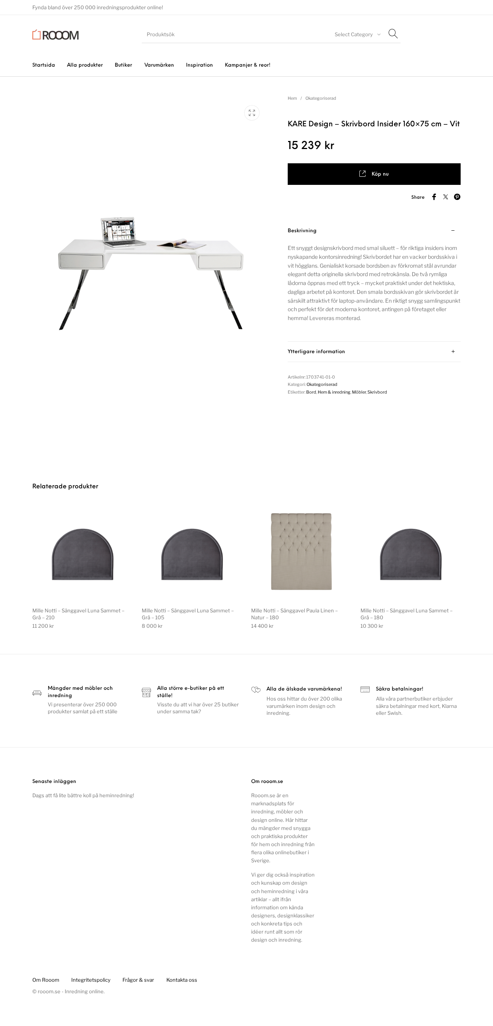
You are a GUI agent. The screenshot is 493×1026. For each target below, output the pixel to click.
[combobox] (357, 34)
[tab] (374, 281)
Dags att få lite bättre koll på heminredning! (83, 795)
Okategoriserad (320, 98)
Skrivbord (377, 392)
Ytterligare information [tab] (316, 351)
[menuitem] (43, 65)
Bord (311, 392)
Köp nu (380, 174)
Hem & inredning (334, 392)
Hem (292, 98)
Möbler (359, 392)
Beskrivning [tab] (302, 230)
